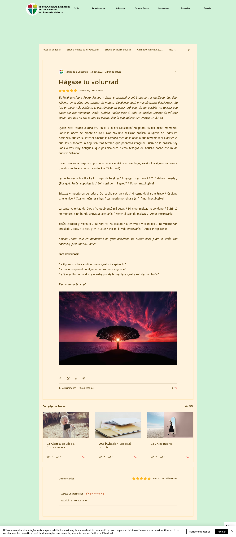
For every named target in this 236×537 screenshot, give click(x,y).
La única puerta (161, 443)
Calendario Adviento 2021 (150, 50)
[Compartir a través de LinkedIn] (75, 378)
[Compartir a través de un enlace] (83, 378)
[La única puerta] (170, 425)
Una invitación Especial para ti (115, 445)
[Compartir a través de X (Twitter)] (68, 378)
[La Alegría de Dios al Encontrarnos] (66, 425)
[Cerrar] (232, 531)
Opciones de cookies (199, 531)
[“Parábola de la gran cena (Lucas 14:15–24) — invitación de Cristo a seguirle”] (118, 425)
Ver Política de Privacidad (100, 533)
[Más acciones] (175, 72)
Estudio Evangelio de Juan (118, 50)
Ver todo (189, 406)
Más (171, 50)
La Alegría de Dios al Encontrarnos (61, 445)
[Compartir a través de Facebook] (60, 378)
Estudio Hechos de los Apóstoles (83, 50)
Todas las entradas (52, 50)
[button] (189, 50)
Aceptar (222, 531)
